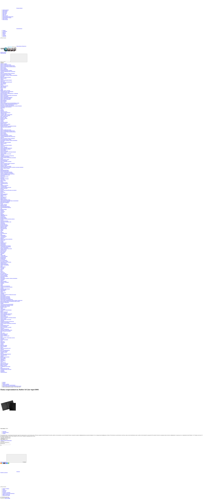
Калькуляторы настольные (5, 297)
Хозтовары (2, 177)
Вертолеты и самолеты (4, 202)
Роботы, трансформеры (4, 264)
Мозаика (2, 232)
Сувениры (2, 370)
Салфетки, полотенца (4, 185)
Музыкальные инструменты (5, 245)
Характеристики (6, 432)
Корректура (2, 119)
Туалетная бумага (3, 186)
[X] (4, 463)
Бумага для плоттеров (4, 176)
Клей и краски (3, 251)
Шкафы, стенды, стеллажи (5, 90)
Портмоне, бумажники (4, 282)
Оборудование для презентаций (6, 81)
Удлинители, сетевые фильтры (5, 309)
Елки (1, 367)
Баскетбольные (3, 257)
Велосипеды (2, 252)
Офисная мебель (3, 86)
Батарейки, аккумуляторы (5, 306)
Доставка (4, 35)
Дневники (2, 154)
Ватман (1, 158)
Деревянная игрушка (4, 263)
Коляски (1, 191)
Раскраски (2, 162)
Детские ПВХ (2, 255)
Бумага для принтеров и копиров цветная (8, 66)
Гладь (1, 270)
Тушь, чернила (3, 362)
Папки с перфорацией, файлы (5, 98)
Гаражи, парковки (3, 204)
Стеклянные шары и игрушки (5, 369)
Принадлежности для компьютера (6, 299)
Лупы (1, 127)
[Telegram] (2, 463)
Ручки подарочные (3, 275)
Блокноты (2, 72)
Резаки (1, 291)
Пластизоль (2, 222)
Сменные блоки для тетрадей (5, 153)
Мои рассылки (5, 19)
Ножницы (2, 338)
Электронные (2, 237)
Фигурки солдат (3, 250)
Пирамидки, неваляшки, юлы (5, 221)
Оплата (4, 34)
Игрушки (2, 189)
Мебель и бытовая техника (5, 199)
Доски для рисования (4, 247)
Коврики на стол (3, 123)
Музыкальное (2, 243)
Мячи (1, 254)
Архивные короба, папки (5, 92)
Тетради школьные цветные (5, 314)
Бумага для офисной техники (5, 64)
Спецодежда (2, 179)
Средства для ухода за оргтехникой (6, 304)
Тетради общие (3, 149)
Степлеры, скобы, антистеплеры (6, 114)
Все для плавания (3, 260)
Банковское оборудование (5, 288)
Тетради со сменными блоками (6, 145)
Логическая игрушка (4, 220)
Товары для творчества (4, 329)
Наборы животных (3, 215)
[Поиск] (18, 58)
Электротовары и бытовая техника (6, 305)
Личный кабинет (6, 9)
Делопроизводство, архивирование (6, 91)
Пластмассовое (3, 244)
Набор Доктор (3, 197)
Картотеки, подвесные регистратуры (7, 104)
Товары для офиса (3, 63)
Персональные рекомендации (8, 16)
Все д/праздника (3, 273)
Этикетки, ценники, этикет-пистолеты (7, 173)
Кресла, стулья (3, 87)
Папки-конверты (3, 100)
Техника (1, 287)
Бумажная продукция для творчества (7, 155)
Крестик (1, 271)
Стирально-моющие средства (5, 187)
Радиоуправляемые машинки (5, 207)
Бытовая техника (3, 307)
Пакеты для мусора (3, 188)
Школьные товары (3, 345)
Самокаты (2, 253)
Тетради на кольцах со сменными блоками (8, 151)
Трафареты (2, 359)
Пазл (1, 234)
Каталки (1, 219)
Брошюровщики (3, 289)
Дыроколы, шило (3, 113)
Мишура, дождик (3, 365)
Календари (2, 76)
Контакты (4, 36)
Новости (4, 32)
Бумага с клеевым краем (4, 164)
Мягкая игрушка (3, 227)
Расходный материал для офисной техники (8, 294)
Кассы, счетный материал (5, 350)
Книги (1, 213)
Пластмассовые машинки (5, 206)
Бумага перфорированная (5, 174)
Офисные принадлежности (5, 112)
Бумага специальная (4, 69)
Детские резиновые (3, 256)
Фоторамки (2, 279)
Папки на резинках (3, 94)
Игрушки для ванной (4, 225)
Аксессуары (2, 272)
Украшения (2, 371)
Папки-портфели (3, 101)
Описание (4, 431)
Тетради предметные (4, 150)
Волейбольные (3, 258)
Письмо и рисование (4, 339)
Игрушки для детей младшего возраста (7, 218)
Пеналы (1, 347)
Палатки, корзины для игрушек (6, 248)
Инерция (2, 210)
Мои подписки (5, 15)
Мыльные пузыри (3, 226)
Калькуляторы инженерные (5, 298)
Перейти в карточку (4, 472)
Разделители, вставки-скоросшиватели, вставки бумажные (11, 105)
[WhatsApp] (8, 463)
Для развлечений (3, 236)
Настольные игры (3, 228)
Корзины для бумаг (3, 118)
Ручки (1, 108)
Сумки (1, 284)
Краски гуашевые (3, 334)
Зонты (1, 265)
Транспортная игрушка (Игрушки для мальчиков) (9, 200)
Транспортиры (3, 358)
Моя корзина (5, 11)
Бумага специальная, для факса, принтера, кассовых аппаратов (11, 167)
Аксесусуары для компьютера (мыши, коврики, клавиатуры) (11, 300)
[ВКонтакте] (7, 463)
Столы (1, 88)
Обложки (2, 349)
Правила (4, 33)
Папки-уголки (3, 102)
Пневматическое (3, 242)
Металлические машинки (5, 201)
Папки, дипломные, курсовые (5, 161)
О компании (5, 31)
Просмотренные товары (7, 17)
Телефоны (2, 293)
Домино (1, 229)
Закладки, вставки (3, 165)
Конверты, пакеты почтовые (5, 77)
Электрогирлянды (3, 372)
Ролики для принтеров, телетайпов (6, 172)
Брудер (1, 203)
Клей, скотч (2, 332)
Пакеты (1, 181)
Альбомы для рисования (4, 156)
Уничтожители (3, 292)
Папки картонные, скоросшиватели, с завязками (9, 93)
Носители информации (4, 302)
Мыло (1, 184)
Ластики (2, 120)
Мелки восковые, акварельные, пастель (7, 337)
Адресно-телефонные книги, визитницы (7, 71)
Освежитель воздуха (4, 183)
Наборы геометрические (4, 356)
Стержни (2, 109)
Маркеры (2, 110)
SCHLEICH (2, 216)
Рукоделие (2, 267)
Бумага (1, 128)
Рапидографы (2, 357)
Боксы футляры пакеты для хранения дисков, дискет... (10, 301)
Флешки (1, 303)
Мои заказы (5, 12)
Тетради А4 (2, 146)
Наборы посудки (3, 198)
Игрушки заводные (3, 224)
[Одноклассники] (1, 463)
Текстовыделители (3, 111)
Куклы (1, 193)
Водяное (2, 241)
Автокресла (2, 211)
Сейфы (1, 89)
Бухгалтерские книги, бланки (5, 74)
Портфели (2, 283)
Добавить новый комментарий (6, 440)
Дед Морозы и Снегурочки (5, 366)
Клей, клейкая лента (4, 116)
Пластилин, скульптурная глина (6, 330)
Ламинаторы (2, 290)
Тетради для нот (3, 152)
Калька (1, 169)
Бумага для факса (3, 68)
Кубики (1, 230)
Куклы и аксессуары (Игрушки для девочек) (8, 190)
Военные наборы (3, 209)
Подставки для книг (4, 351)
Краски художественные (4, 335)
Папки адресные (3, 78)
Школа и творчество (4, 311)
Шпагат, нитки (3, 180)
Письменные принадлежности (5, 106)
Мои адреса (5, 13)
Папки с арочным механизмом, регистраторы (8, 95)
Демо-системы (3, 83)
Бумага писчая (3, 67)
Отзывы (4, 433)
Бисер (1, 269)
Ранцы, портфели (3, 346)
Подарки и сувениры (4, 274)
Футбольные (2, 259)
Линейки (2, 355)
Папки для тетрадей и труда (5, 348)
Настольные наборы (4, 122)
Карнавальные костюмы (4, 368)
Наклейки (2, 214)
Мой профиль (5, 10)
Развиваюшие (2, 235)
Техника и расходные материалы (6, 286)
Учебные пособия (3, 352)
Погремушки (2, 223)
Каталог (2, 62)
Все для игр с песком (4, 261)
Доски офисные (3, 82)
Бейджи (1, 84)
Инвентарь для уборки (4, 178)
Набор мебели (3, 266)
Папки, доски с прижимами (5, 99)
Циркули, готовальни (4, 363)
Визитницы (2, 277)
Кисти (1, 336)
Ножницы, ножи (3, 117)
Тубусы (1, 361)
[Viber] (5, 463)
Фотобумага (2, 175)
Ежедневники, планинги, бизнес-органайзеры (8, 75)
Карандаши (2, 107)
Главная (4, 30)
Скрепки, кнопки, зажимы (5, 115)
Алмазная (2, 268)
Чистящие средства (3, 182)
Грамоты (2, 79)
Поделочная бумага (3, 160)
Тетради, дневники (3, 147)
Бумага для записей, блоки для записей (7, 73)
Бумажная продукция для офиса (6, 70)
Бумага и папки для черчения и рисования (8, 157)
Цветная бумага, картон (4, 159)
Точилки (2, 121)
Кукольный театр (3, 196)
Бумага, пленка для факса (5, 168)
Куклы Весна (2, 192)
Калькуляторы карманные (5, 296)
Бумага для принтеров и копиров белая (7, 65)
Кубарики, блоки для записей (5, 166)
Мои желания (5, 18)
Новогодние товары (4, 364)
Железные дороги (3, 205)
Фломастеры (2, 342)
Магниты (2, 238)
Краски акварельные (4, 333)
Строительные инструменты (5, 246)
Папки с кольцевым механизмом (6, 97)
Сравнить (18, 471)
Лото (1, 231)
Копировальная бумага (4, 170)
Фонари (1, 310)
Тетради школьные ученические (6, 313)
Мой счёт (4, 14)
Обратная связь (3, 53)
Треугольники (3, 360)
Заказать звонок (3, 52)
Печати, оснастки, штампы (5, 124)
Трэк (1, 208)
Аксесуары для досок (4, 85)
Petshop (1, 195)
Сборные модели (3, 249)
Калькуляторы (3, 295)
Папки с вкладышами (4, 96)
